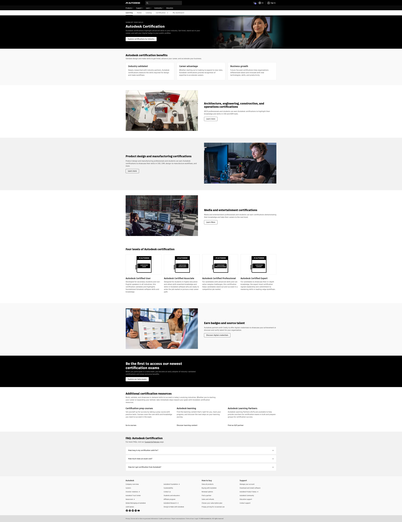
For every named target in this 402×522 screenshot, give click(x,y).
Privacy (128, 518)
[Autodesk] (133, 3)
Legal (196, 518)
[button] (201, 450)
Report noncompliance (178, 518)
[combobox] (163, 3)
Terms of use (190, 518)
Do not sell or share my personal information (144, 518)
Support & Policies (152, 442)
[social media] (133, 510)
